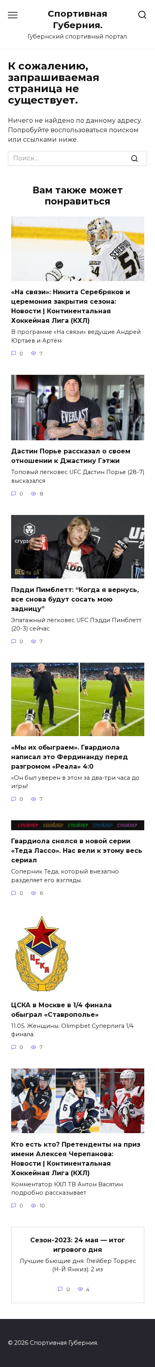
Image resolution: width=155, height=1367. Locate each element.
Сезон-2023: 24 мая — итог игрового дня (77, 1244)
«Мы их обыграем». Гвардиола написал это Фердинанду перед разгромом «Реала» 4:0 (69, 756)
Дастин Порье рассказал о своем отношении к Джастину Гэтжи (70, 456)
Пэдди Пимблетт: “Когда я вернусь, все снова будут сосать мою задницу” (75, 599)
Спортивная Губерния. (77, 19)
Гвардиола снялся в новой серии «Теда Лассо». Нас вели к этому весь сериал (76, 850)
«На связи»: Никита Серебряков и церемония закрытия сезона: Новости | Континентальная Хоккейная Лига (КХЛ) (70, 306)
